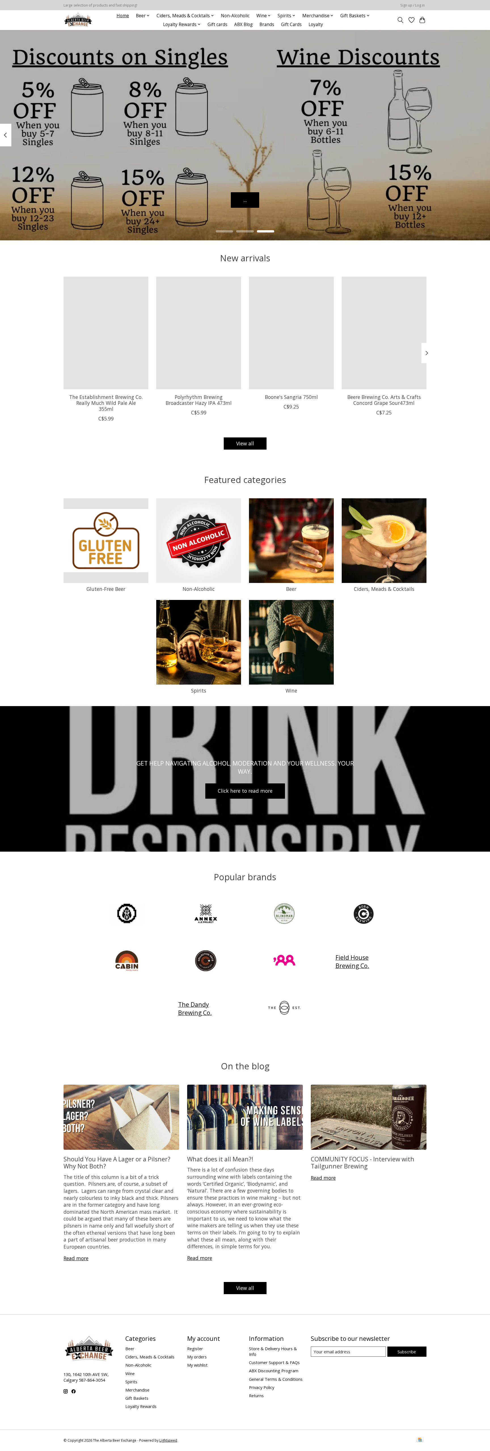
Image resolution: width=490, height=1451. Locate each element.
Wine (291, 690)
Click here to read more (245, 790)
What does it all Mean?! (220, 1159)
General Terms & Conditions (276, 1379)
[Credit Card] (419, 1440)
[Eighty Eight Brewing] (284, 961)
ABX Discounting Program (273, 1370)
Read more (76, 1258)
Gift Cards (291, 24)
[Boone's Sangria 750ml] (291, 333)
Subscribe (407, 1351)
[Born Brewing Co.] (363, 914)
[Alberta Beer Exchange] (78, 20)
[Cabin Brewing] (127, 961)
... (245, 199)
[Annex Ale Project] (205, 914)
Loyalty (316, 24)
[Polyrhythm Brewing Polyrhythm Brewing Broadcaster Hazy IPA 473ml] (198, 333)
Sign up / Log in (412, 5)
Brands (266, 24)
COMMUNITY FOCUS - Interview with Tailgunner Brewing (362, 1162)
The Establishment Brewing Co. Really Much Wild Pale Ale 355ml (106, 402)
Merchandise (137, 1390)
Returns (256, 1395)
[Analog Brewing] (127, 914)
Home (123, 16)
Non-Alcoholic (235, 16)
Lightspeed (168, 1440)
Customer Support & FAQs (274, 1362)
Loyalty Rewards (141, 1406)
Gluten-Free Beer (105, 588)
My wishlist (197, 1365)
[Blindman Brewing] (284, 914)
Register (195, 1348)
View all (245, 443)
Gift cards (217, 24)
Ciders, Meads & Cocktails (384, 588)
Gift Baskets (136, 1398)
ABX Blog (243, 24)
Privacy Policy (261, 1387)
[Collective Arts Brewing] (205, 961)
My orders (197, 1357)
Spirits (198, 690)
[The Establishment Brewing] (284, 1008)
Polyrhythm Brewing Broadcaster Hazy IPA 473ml (199, 399)
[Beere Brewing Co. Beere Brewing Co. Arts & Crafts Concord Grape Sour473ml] (384, 333)
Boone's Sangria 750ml (291, 396)
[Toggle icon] (400, 20)
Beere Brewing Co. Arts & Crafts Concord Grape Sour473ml (384, 399)
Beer (291, 588)
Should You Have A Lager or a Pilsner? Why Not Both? (117, 1162)
